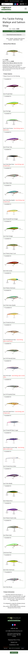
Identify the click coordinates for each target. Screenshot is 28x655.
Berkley (11, 38)
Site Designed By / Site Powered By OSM (14, 653)
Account (10, 39)
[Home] (6, 8)
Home (7, 38)
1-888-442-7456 (14, 628)
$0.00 (25, 4)
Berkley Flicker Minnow (19, 38)
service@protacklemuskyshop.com (14, 631)
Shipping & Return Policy (14, 640)
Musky (6, 1)
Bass (22, 1)
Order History (16, 39)
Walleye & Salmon (14, 1)
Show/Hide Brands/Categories (14, 34)
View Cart (14, 31)
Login (21, 39)
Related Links (14, 642)
